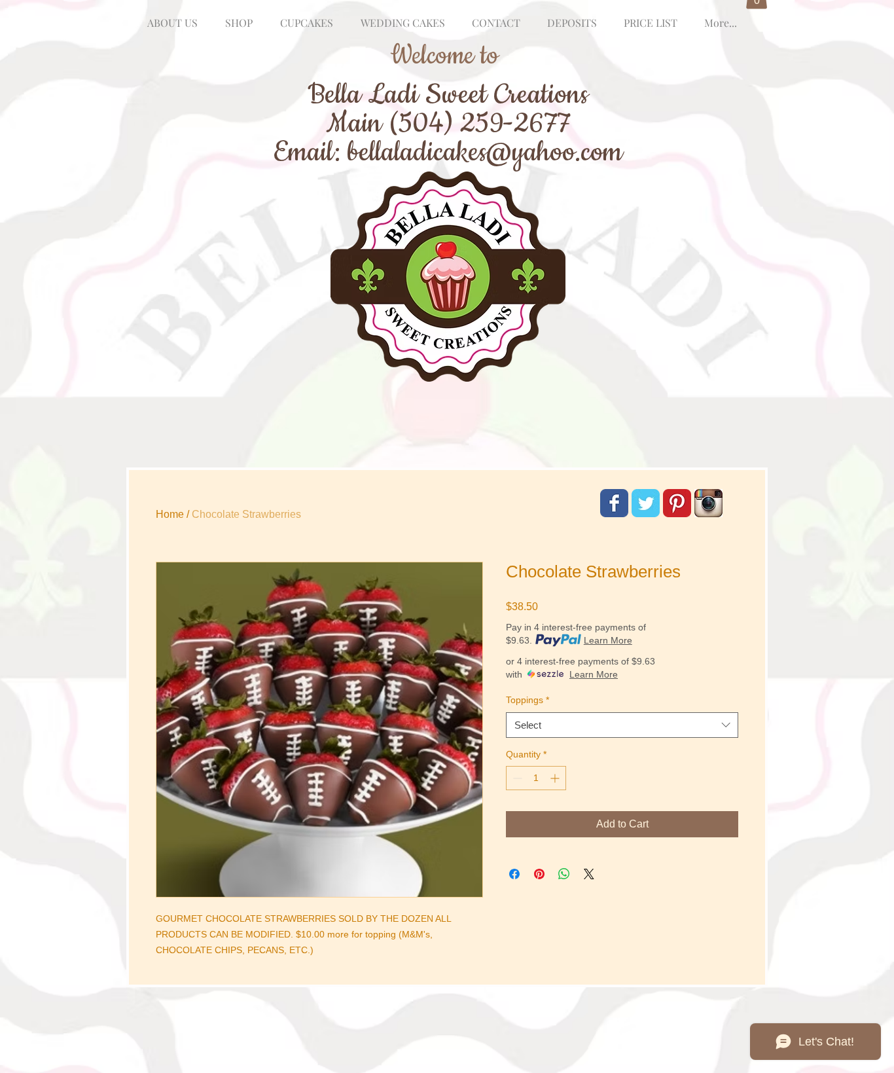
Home (170, 514)
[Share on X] (589, 874)
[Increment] (556, 778)
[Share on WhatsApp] (564, 874)
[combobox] (622, 725)
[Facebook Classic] (614, 503)
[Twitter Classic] (646, 503)
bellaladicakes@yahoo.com (485, 152)
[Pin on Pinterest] (539, 874)
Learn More (608, 640)
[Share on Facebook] (514, 874)
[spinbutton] (536, 778)
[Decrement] (516, 778)
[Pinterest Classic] (677, 503)
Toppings (527, 700)
